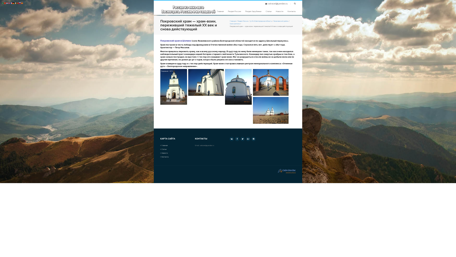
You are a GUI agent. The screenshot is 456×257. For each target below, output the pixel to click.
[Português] (18, 3)
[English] (9, 3)
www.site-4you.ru (291, 172)
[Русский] (20, 3)
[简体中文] (5, 3)
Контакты (292, 11)
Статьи (269, 11)
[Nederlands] (7, 3)
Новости (279, 11)
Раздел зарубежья (253, 11)
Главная (220, 11)
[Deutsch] (13, 3)
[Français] (11, 3)
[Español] (22, 3)
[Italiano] (16, 3)
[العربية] (3, 3)
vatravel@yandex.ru (278, 3)
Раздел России (234, 11)
